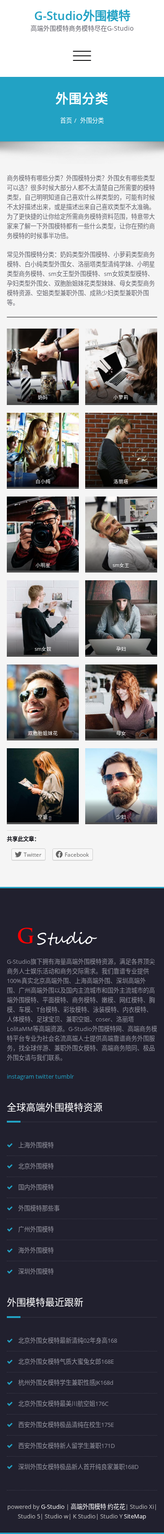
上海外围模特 (36, 1145)
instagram (20, 1076)
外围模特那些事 (39, 1208)
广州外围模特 (36, 1229)
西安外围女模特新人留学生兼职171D (66, 1446)
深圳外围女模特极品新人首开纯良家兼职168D (78, 1467)
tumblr (64, 1076)
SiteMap (135, 1516)
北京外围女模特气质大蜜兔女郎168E (66, 1361)
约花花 (116, 1506)
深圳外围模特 (36, 1271)
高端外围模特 (88, 1506)
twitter (45, 1076)
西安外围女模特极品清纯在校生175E (66, 1425)
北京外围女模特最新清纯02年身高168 (67, 1340)
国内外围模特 (36, 1187)
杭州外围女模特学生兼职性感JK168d (65, 1382)
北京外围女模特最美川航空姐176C (63, 1403)
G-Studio (53, 1506)
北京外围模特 (36, 1166)
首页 (66, 120)
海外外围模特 (36, 1250)
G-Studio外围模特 (82, 15)
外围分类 (92, 120)
